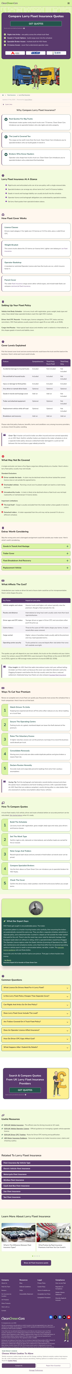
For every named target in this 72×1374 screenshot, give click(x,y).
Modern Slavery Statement (60, 1293)
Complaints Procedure (44, 1298)
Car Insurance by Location (6, 1295)
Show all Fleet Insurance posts (36, 1263)
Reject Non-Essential (53, 1366)
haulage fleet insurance (57, 675)
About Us (4, 1283)
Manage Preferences (36, 1370)
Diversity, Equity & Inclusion (61, 1299)
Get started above (16, 815)
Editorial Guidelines (25, 1287)
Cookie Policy (41, 1287)
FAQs (21, 1290)
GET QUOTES (36, 23)
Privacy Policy (41, 1283)
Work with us (5, 1307)
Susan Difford (28, 100)
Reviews (4, 1290)
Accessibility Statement (26, 1294)
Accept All (18, 1366)
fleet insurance (17, 284)
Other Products (6, 1303)
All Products (5, 1300)
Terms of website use (44, 1290)
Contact (4, 1310)
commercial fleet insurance (20, 286)
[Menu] (68, 3)
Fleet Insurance (11, 95)
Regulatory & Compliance (59, 1288)
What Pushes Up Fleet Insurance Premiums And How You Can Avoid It (51, 1246)
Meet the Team (6, 1287)
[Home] (3, 95)
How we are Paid (61, 1283)
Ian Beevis (7, 960)
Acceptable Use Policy (44, 1294)
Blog (21, 1283)
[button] (68, 1228)
